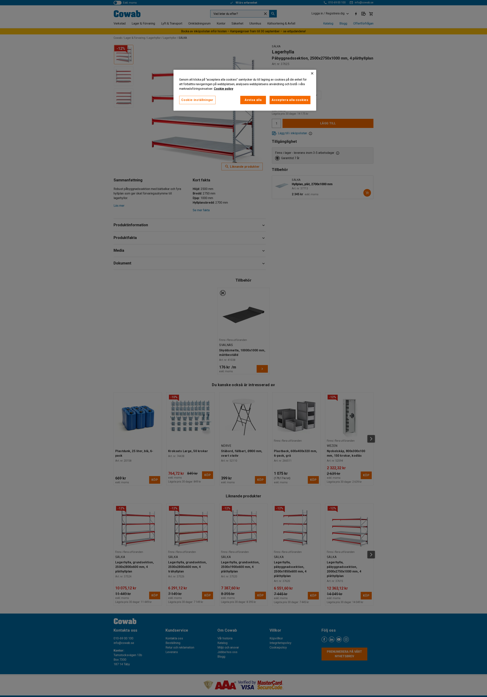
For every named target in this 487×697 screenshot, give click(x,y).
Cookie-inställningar (197, 100)
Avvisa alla (253, 100)
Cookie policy (223, 88)
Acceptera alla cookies (290, 100)
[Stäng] (312, 73)
